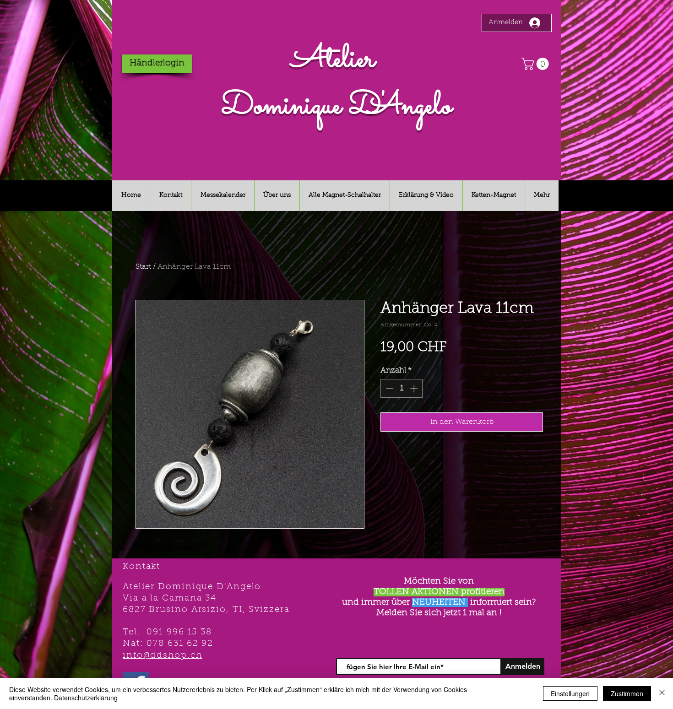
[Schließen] (662, 693)
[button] (536, 64)
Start (143, 267)
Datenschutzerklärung (86, 697)
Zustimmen (627, 693)
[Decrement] (389, 388)
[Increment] (415, 388)
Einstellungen (570, 693)
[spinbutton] (402, 388)
